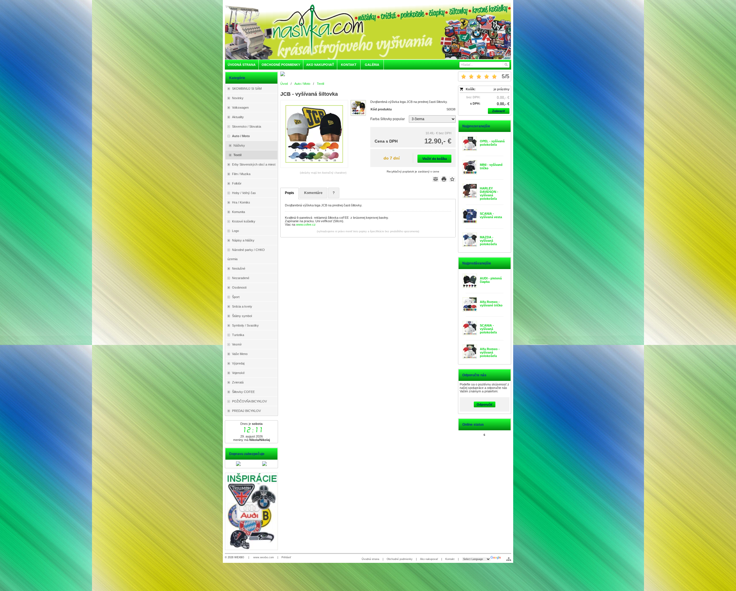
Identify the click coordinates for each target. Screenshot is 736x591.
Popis (289, 193)
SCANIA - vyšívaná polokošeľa (488, 329)
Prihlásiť (286, 557)
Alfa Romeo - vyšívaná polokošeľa (490, 352)
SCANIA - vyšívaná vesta (491, 215)
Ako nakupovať (429, 559)
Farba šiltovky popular (387, 119)
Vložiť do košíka (434, 158)
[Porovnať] (435, 179)
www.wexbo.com (263, 557)
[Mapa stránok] (508, 559)
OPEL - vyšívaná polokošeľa (492, 142)
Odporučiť (484, 404)
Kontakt (450, 559)
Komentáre (313, 193)
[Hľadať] (505, 64)
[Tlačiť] (443, 179)
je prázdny (501, 89)
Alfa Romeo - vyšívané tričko (491, 303)
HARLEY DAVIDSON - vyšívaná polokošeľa (489, 193)
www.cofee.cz (306, 224)
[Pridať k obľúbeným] (452, 179)
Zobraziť (498, 111)
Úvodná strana (370, 559)
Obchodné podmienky (400, 559)
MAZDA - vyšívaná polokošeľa (488, 240)
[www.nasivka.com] (368, 30)
